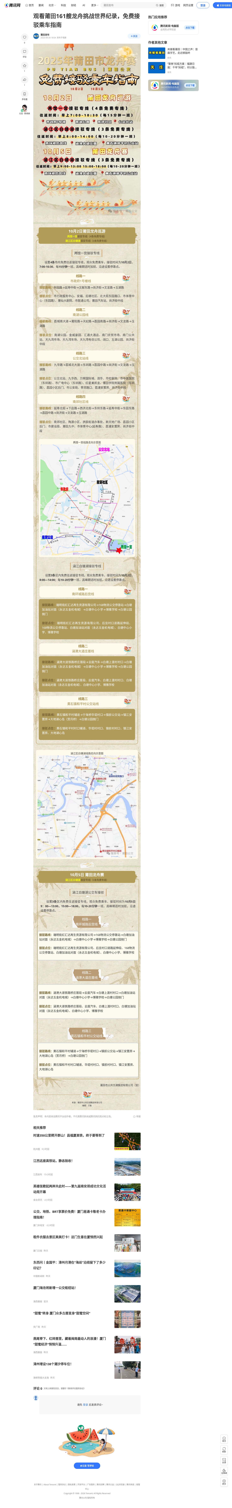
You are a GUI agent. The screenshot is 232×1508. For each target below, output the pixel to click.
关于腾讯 (38, 1484)
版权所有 (91, 1497)
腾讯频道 (130, 1484)
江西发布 (37, 1174)
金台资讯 (37, 1200)
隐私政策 (71, 1484)
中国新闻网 (38, 1276)
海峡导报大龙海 (41, 1378)
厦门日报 (37, 1251)
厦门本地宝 (38, 1225)
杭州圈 (36, 1149)
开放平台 (81, 1484)
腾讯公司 (83, 1497)
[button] (190, 27)
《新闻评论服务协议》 (75, 1388)
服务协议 (62, 1484)
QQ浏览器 (120, 1484)
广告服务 (91, 1484)
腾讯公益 (110, 1484)
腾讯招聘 (100, 1484)
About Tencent (50, 1484)
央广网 (36, 1327)
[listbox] (87, 1252)
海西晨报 (37, 1301)
